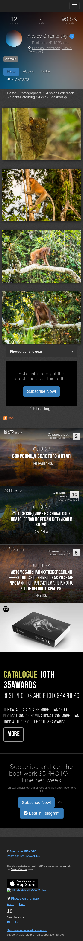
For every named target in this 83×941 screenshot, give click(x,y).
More (13, 734)
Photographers (30, 93)
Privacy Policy (66, 866)
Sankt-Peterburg (22, 97)
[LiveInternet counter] (17, 860)
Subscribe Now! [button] (41, 391)
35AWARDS (20, 80)
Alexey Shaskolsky (52, 97)
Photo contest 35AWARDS (23, 856)
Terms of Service (19, 869)
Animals (10, 59)
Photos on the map (25, 898)
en (9, 921)
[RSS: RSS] (5, 418)
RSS (11, 418)
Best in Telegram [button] (44, 813)
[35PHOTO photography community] (21, 6)
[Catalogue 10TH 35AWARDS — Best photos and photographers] (41, 627)
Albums (28, 71)
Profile (45, 71)
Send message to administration (27, 930)
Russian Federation (46, 48)
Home (11, 93)
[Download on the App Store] (27, 883)
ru (17, 921)
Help (22, 904)
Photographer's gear (26, 351)
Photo (11, 71)
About (10, 904)
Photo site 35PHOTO (23, 851)
